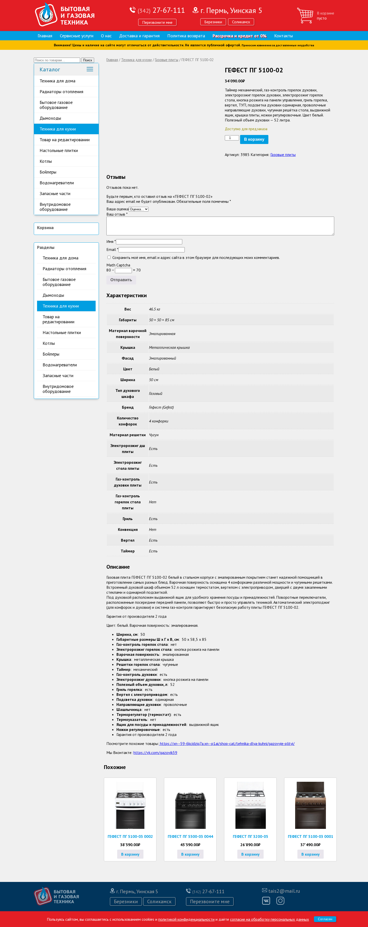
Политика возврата (186, 36)
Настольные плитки (59, 150)
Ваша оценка (117, 208)
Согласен (325, 919)
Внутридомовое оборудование (55, 206)
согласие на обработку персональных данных (269, 919)
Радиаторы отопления (61, 91)
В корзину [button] (130, 854)
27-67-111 (161, 10)
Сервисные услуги (76, 36)
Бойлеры (48, 172)
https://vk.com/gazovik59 (155, 752)
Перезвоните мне (157, 22)
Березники (213, 21)
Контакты (283, 36)
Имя (111, 241)
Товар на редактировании (65, 139)
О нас (106, 36)
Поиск (87, 60)
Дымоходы (50, 118)
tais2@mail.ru (284, 891)
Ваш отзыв (117, 214)
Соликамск (241, 21)
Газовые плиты (166, 59)
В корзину (254, 139)
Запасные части (55, 193)
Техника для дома (57, 81)
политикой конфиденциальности (186, 919)
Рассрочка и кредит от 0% (240, 36)
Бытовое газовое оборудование (56, 104)
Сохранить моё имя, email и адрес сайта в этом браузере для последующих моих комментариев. (196, 257)
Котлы (46, 161)
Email (112, 249)
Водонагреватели (57, 183)
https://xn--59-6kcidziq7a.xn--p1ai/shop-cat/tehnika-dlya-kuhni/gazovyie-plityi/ (227, 743)
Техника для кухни (58, 129)
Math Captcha (118, 264)
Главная (45, 36)
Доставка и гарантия (139, 36)
